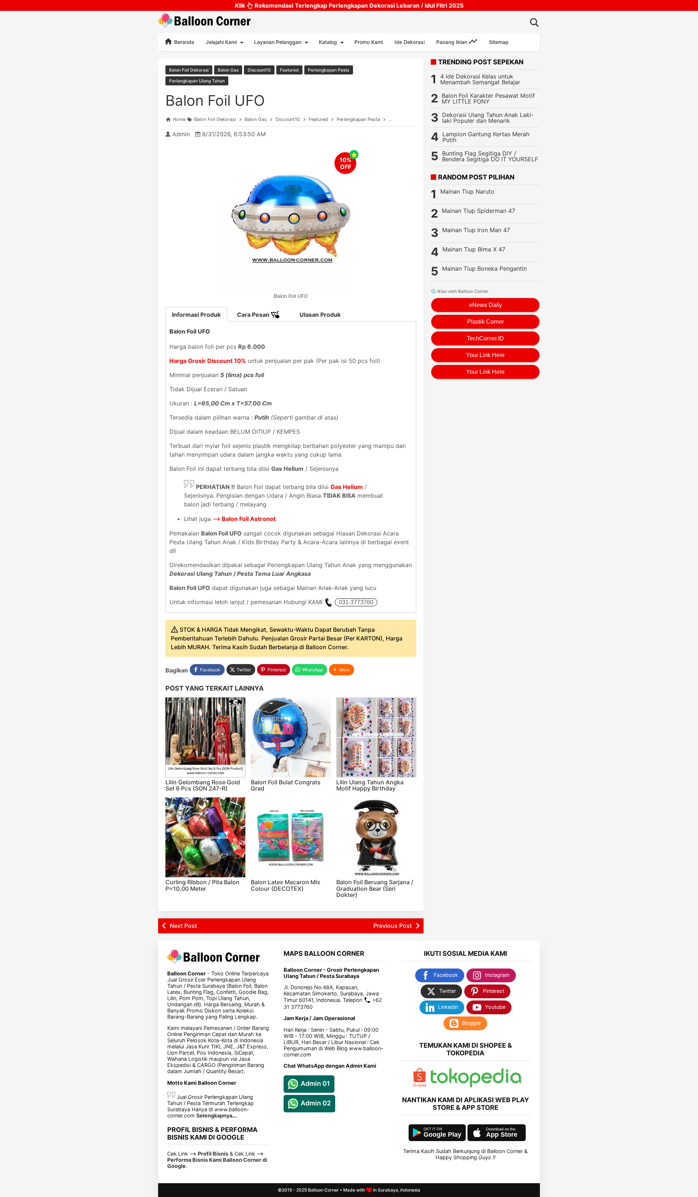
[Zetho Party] (419, 1086)
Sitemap (499, 42)
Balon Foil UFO (215, 100)
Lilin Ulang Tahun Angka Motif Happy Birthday (370, 785)
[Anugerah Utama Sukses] (476, 1086)
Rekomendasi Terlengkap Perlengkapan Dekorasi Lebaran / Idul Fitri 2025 (349, 5)
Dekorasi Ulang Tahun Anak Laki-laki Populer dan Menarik (488, 117)
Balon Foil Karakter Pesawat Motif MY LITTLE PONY (488, 98)
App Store (501, 1134)
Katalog (328, 42)
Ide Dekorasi (409, 42)
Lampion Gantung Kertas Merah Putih (485, 136)
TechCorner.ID (485, 338)
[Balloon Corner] (204, 22)
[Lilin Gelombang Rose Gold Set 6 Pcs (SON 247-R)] (205, 737)
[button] (341, 669)
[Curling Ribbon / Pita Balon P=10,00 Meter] (205, 837)
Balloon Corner (323, 1190)
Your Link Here (485, 355)
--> (244, 518)
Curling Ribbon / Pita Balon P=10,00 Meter (202, 885)
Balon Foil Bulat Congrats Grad (286, 785)
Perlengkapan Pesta (328, 70)
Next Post (183, 925)
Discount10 (259, 70)
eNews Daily (485, 305)
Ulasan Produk (320, 314)
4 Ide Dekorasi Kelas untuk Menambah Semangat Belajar (480, 79)
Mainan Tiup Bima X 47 (473, 249)
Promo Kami (368, 42)
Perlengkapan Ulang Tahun (197, 81)
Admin (181, 134)
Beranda (183, 42)
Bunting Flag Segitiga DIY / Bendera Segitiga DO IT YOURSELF (490, 156)
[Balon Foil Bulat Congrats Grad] (291, 737)
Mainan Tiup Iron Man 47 (476, 230)
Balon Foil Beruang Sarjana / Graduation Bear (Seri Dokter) (374, 888)
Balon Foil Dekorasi (189, 70)
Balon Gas (228, 70)
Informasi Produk (196, 314)
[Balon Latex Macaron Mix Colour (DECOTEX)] (291, 837)
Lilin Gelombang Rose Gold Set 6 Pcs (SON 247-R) (202, 785)
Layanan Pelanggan (277, 42)
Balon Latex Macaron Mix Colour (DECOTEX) (285, 885)
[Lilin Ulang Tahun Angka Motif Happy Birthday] (376, 737)
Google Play (442, 1134)
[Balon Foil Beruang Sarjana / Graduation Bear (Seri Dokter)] (376, 837)
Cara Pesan (254, 314)
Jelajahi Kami (221, 42)
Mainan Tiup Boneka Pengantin (484, 268)
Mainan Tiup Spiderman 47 (478, 210)
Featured (289, 70)
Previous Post (392, 925)
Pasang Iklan (452, 42)
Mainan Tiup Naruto (467, 191)
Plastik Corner (485, 322)
